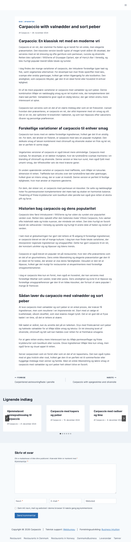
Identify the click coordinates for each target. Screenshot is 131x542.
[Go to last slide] (7, 418)
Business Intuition (111, 529)
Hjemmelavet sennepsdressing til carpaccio (19, 415)
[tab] (60, 433)
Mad (21, 22)
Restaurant (15, 538)
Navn (19, 501)
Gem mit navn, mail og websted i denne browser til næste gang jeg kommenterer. (55, 508)
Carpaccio (25, 33)
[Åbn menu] (125, 5)
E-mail (55, 501)
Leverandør (105, 538)
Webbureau (69, 529)
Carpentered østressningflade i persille (34, 380)
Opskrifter (29, 22)
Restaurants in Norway (63, 538)
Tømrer (117, 538)
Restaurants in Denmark (36, 538)
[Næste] (124, 418)
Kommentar (21, 461)
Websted (90, 501)
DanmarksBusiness (87, 538)
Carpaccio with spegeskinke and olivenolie (94, 380)
